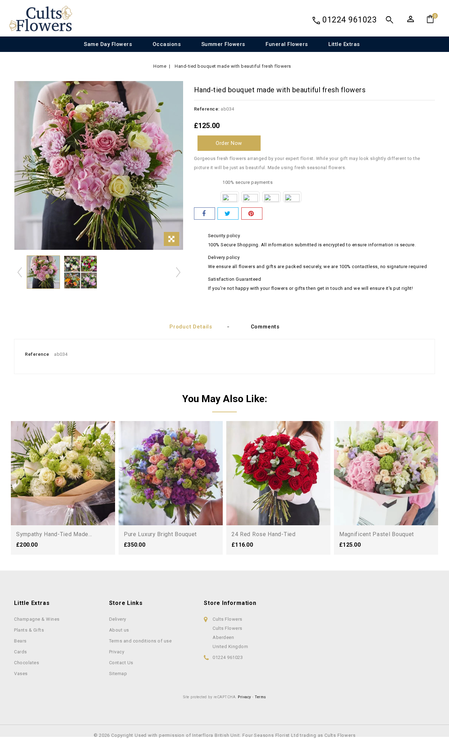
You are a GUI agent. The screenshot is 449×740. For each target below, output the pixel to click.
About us (119, 630)
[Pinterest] (252, 213)
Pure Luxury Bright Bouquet (160, 534)
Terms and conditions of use (140, 641)
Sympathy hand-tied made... (54, 534)
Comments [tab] (265, 327)
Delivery (117, 619)
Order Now (229, 143)
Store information (230, 603)
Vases (21, 673)
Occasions (167, 44)
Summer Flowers (223, 44)
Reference (37, 354)
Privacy (117, 651)
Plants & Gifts (29, 630)
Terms (260, 697)
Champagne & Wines (37, 619)
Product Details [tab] (190, 327)
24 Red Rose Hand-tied (264, 534)
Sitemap (118, 673)
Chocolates (26, 662)
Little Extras (344, 44)
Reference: (207, 109)
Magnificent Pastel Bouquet (376, 534)
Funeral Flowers (287, 44)
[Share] (204, 213)
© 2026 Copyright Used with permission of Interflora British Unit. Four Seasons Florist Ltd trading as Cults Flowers (225, 735)
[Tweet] (228, 213)
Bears (20, 641)
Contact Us (121, 662)
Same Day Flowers (108, 44)
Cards (20, 651)
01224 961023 (349, 20)
